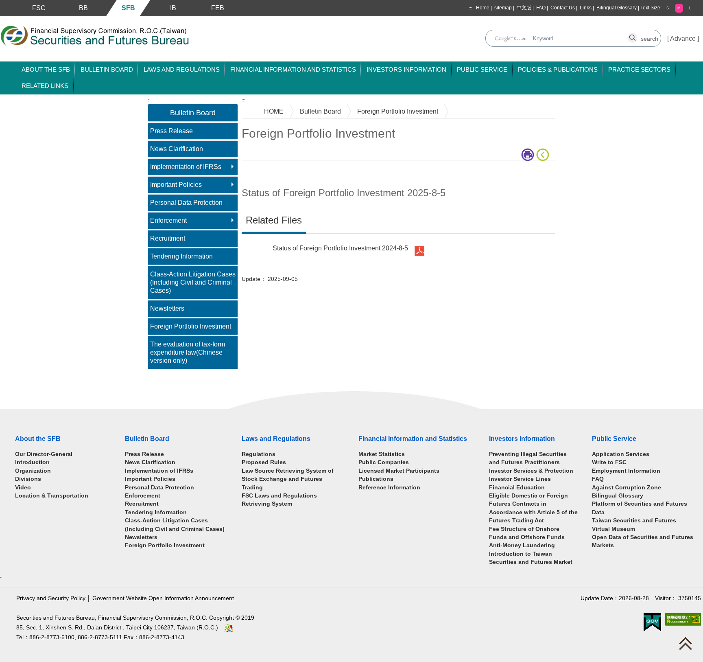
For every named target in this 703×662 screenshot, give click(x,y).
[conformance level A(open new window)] (683, 619)
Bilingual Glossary (616, 8)
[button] (667, 8)
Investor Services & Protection (531, 471)
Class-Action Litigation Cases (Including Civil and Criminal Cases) (193, 282)
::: (470, 8)
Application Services (620, 454)
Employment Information (626, 471)
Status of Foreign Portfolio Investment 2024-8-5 (340, 248)
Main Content (261, 172)
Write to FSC (609, 462)
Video (23, 487)
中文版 (524, 8)
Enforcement (168, 220)
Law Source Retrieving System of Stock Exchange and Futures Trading (288, 479)
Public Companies (383, 462)
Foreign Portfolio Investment (190, 326)
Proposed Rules (264, 462)
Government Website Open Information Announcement (163, 598)
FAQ (541, 8)
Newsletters (167, 308)
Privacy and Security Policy (50, 598)
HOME (274, 111)
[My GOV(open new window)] (652, 622)
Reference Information (389, 487)
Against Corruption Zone (626, 487)
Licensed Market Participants (398, 471)
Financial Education (517, 487)
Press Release (171, 130)
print (528, 154)
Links (586, 8)
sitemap (503, 8)
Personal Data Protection (186, 202)
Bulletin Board (320, 111)
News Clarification (176, 148)
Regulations (258, 454)
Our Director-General (43, 454)
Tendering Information (181, 256)
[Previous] (544, 154)
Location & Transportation (51, 496)
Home (482, 8)
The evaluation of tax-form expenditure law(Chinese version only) (187, 352)
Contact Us (562, 8)
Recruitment (167, 238)
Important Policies (176, 184)
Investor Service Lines (520, 479)
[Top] (687, 645)
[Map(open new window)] (229, 628)
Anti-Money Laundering (522, 545)
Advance (683, 38)
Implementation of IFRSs (185, 166)
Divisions (28, 479)
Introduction (32, 462)
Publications (375, 479)
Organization (33, 471)
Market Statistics (381, 454)
